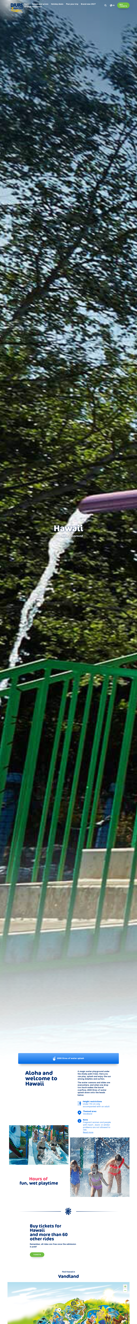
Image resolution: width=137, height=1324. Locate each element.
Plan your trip (72, 4)
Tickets (37, 1255)
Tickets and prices (40, 4)
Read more (88, 1132)
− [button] (125, 1291)
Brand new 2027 (88, 4)
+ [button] (125, 1286)
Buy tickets (123, 5)
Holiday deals (57, 4)
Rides (26, 4)
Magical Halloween (33, 6)
